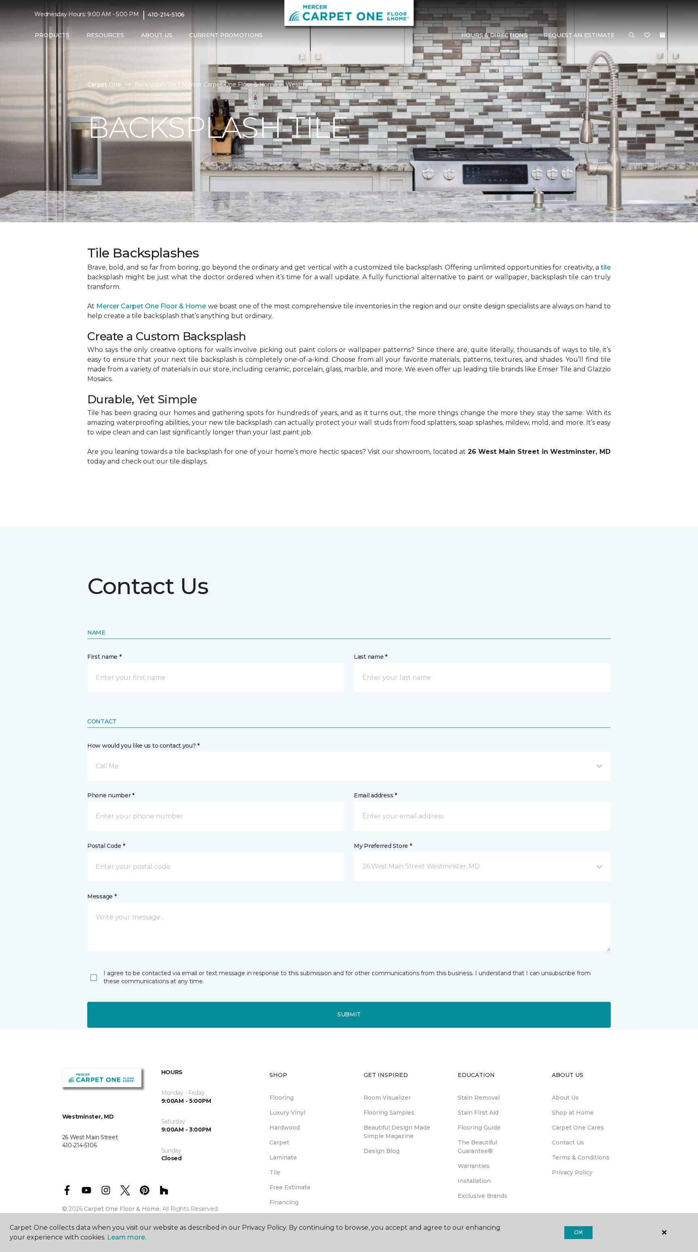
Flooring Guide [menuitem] (479, 1127)
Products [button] (52, 35)
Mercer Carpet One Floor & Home (151, 306)
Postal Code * (106, 846)
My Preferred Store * (383, 846)
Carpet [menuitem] (279, 1142)
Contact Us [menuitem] (568, 1142)
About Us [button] (156, 35)
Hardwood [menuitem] (284, 1127)
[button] (631, 35)
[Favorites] (647, 35)
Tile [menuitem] (274, 1172)
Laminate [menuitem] (283, 1157)
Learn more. (126, 1237)
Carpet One (104, 84)
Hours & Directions (494, 35)
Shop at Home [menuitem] (573, 1112)
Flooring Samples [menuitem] (389, 1112)
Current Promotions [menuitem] (226, 35)
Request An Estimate (579, 35)
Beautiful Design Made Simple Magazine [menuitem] (397, 1132)
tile (606, 267)
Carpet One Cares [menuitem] (578, 1127)
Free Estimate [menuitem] (290, 1187)
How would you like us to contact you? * (143, 745)
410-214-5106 (166, 14)
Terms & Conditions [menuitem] (581, 1157)
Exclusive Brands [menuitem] (482, 1195)
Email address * (375, 795)
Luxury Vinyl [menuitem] (287, 1112)
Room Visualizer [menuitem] (387, 1097)
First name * (104, 657)
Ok (578, 1232)
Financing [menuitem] (284, 1202)
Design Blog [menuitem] (381, 1151)
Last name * (370, 657)
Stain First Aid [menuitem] (478, 1112)
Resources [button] (105, 35)
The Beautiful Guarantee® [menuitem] (477, 1147)
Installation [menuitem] (474, 1181)
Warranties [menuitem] (474, 1166)
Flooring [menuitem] (281, 1097)
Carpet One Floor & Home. (122, 1208)
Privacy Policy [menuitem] (572, 1172)
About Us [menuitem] (565, 1097)
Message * (101, 896)
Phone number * (111, 795)
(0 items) (662, 35)
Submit (349, 1014)
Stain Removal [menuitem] (479, 1097)
